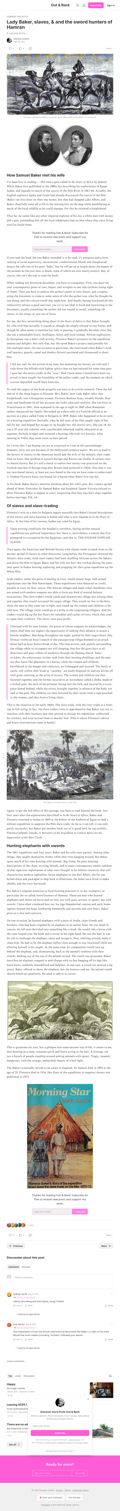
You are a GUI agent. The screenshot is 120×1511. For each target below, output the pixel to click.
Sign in (111, 5)
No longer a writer (16, 1388)
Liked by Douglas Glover (26, 1297)
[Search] (77, 5)
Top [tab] (10, 1376)
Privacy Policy (82, 1442)
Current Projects (17, 16)
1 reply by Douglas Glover (28, 1314)
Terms (68, 1490)
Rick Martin (19, 1324)
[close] (88, 1399)
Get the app (74, 1497)
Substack (45, 1504)
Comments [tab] (13, 1267)
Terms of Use (74, 1439)
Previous (18, 1245)
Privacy (59, 1490)
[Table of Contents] (3, 755)
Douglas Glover (21, 39)
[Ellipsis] (111, 1293)
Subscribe (95, 5)
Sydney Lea (19, 1294)
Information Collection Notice (59, 1442)
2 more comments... (16, 1361)
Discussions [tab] (29, 1376)
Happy (11, 1384)
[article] (60, 1390)
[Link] (2, 175)
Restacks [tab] (26, 1267)
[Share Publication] (84, 5)
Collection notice (80, 1490)
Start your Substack (52, 1497)
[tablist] (19, 1267)
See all (12, 1444)
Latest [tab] (18, 1376)
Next (104, 1245)
